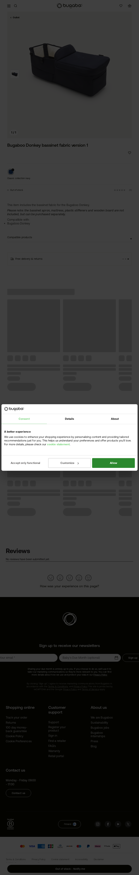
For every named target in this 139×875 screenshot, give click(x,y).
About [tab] (115, 418)
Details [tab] (69, 418)
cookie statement (58, 444)
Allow (113, 462)
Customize (67, 462)
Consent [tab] (24, 418)
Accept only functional (25, 462)
